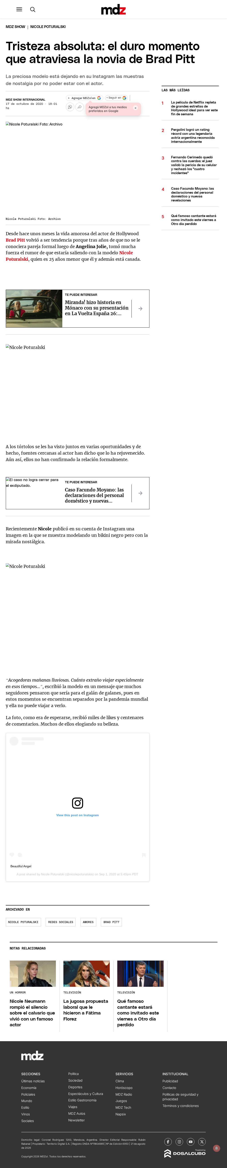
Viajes (72, 1107)
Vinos (25, 1114)
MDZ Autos (76, 1114)
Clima (119, 1081)
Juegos (121, 1101)
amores (88, 922)
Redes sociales (60, 922)
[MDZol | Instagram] (179, 1141)
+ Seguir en (113, 97)
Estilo (25, 1108)
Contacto (169, 1088)
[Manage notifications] (216, 1148)
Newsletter (76, 1120)
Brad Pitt (111, 922)
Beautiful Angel (20, 866)
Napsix (120, 1114)
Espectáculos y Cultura (85, 1094)
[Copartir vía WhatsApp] (70, 107)
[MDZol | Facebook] (168, 1141)
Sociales (27, 1121)
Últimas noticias (33, 1081)
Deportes (75, 1087)
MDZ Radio (123, 1094)
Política (73, 1074)
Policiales (28, 1094)
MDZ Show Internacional (25, 99)
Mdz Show (15, 27)
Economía (28, 1088)
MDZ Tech (123, 1108)
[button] (19, 9)
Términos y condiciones (180, 1106)
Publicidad (170, 1081)
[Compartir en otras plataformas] (79, 107)
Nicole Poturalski (52, 874)
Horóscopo (124, 1088)
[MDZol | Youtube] (190, 1141)
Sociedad (75, 1080)
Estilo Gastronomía (82, 1100)
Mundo (26, 1101)
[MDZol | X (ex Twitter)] (201, 1141)
